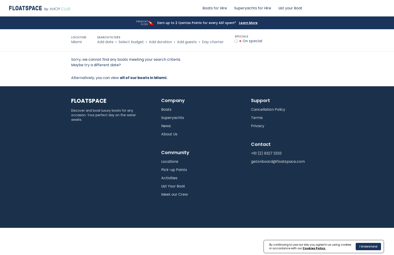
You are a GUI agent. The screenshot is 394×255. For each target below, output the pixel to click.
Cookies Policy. (314, 248)
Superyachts (172, 117)
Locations (169, 161)
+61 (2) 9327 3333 (266, 153)
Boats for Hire (214, 8)
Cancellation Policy (268, 109)
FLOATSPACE (88, 101)
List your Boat (290, 8)
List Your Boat (173, 186)
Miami (76, 42)
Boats (166, 109)
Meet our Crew (174, 194)
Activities (169, 178)
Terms (257, 117)
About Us (169, 134)
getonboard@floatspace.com (278, 161)
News (166, 126)
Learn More (248, 23)
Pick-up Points (174, 169)
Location (78, 37)
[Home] (40, 8)
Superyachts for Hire (252, 8)
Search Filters (108, 37)
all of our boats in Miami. (143, 77)
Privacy (257, 126)
